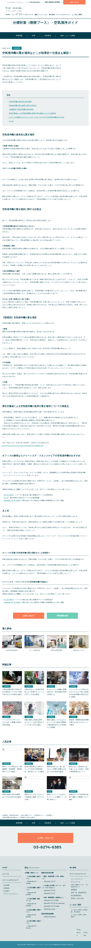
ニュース (5, 874)
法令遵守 (6, 891)
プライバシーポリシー (11, 894)
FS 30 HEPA (8, 495)
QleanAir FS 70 (49, 881)
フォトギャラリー (77, 879)
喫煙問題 (19, 35)
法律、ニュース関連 (67, 35)
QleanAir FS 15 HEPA (12, 500)
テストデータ (75, 882)
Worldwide (35, 2)
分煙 (33, 35)
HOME (4, 867)
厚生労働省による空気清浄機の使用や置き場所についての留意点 (32, 113)
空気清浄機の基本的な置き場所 (20, 101)
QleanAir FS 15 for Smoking (54, 903)
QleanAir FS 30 (49, 890)
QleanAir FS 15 (49, 893)
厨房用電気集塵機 (47, 914)
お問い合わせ (74, 2)
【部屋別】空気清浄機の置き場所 (21, 109)
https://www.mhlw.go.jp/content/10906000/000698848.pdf (22, 445)
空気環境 (48, 35)
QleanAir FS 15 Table (51, 906)
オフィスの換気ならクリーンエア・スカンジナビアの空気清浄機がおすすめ (36, 117)
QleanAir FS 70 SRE (51, 900)
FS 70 (6, 498)
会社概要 (6, 885)
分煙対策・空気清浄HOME (10, 815)
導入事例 (52, 14)
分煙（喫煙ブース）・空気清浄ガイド (32, 815)
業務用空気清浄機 (47, 873)
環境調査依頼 (62, 616)
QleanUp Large (49, 909)
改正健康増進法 (76, 895)
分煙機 (32, 873)
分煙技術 (6, 888)
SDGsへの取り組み (77, 898)
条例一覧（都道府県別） (79, 892)
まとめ (11, 121)
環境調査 (74, 890)
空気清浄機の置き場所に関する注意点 (23, 105)
